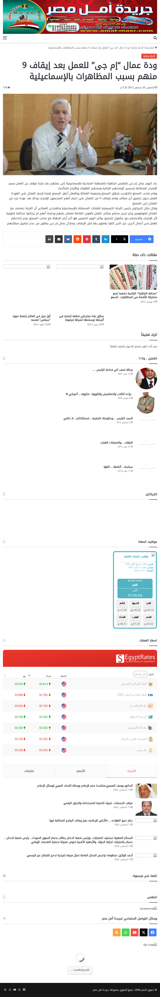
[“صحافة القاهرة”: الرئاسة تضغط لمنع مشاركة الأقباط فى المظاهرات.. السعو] (133, 277)
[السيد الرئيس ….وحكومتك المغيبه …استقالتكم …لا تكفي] (146, 427)
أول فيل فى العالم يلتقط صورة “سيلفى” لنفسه (31, 318)
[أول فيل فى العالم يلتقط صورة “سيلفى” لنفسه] (26, 288)
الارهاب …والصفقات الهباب (116, 442)
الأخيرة (131, 771)
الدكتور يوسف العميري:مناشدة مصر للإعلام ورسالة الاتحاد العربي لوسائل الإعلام (85, 785)
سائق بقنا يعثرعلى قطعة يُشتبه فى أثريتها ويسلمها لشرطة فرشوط (81, 318)
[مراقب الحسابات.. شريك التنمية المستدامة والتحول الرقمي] (146, 808)
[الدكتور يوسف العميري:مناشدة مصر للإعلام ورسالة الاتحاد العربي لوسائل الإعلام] (146, 791)
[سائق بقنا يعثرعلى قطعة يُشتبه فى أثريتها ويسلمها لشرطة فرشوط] (80, 288)
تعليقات (29, 771)
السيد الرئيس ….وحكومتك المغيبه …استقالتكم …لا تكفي (98, 418)
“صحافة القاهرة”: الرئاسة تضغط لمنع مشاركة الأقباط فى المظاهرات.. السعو (134, 295)
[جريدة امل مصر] (80, 17)
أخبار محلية (137, 47)
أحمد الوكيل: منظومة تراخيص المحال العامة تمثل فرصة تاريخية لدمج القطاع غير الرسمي (80, 855)
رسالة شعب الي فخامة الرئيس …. (113, 369)
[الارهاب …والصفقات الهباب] (146, 451)
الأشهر (80, 771)
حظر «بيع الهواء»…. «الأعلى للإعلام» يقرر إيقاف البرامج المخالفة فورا (91, 820)
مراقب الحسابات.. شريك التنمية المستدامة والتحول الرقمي (98, 803)
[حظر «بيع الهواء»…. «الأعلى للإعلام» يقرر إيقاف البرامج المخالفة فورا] (146, 826)
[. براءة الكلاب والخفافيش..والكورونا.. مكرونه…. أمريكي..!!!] (146, 403)
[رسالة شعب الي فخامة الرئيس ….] (146, 378)
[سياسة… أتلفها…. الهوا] (146, 475)
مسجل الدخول (133, 346)
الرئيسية (150, 47)
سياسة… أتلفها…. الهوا (118, 467)
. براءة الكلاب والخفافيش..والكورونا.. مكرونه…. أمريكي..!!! (99, 394)
